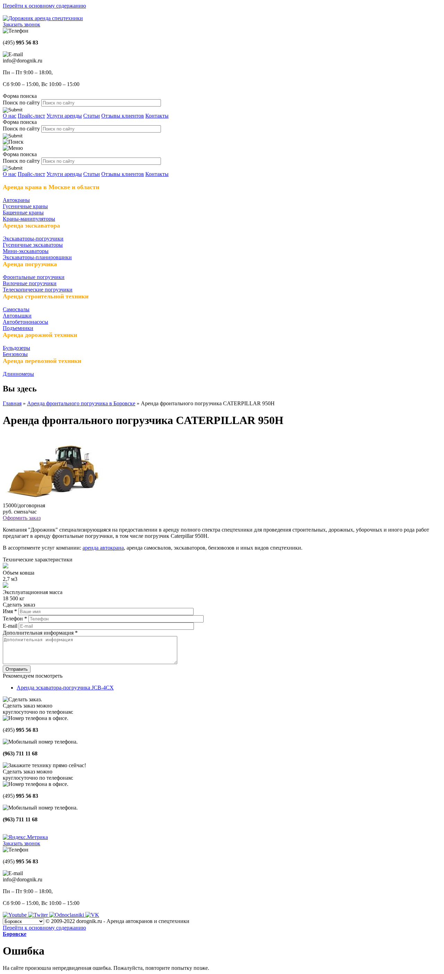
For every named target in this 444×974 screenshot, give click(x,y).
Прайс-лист (31, 116)
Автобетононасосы (25, 322)
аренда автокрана (103, 548)
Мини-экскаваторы (26, 251)
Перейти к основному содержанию (44, 6)
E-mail (11, 626)
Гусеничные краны (25, 206)
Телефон (15, 618)
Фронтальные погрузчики (34, 277)
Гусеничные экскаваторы (33, 245)
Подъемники (18, 328)
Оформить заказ (22, 518)
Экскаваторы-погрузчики (33, 239)
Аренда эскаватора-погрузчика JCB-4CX (65, 688)
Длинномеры (18, 374)
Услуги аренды (64, 116)
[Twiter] (38, 915)
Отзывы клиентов (122, 116)
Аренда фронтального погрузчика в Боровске (81, 403)
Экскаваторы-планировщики (37, 257)
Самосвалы (16, 309)
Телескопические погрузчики (37, 290)
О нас (9, 116)
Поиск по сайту (22, 102)
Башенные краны (23, 212)
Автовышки (17, 316)
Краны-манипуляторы (29, 219)
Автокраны (16, 200)
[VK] (92, 915)
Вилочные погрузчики (30, 283)
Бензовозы (15, 354)
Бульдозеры (16, 348)
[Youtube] (15, 915)
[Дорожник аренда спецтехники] (43, 18)
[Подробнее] (53, 499)
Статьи (91, 116)
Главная (12, 403)
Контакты (157, 116)
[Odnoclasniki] (67, 915)
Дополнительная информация (40, 633)
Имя (10, 611)
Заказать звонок (21, 24)
